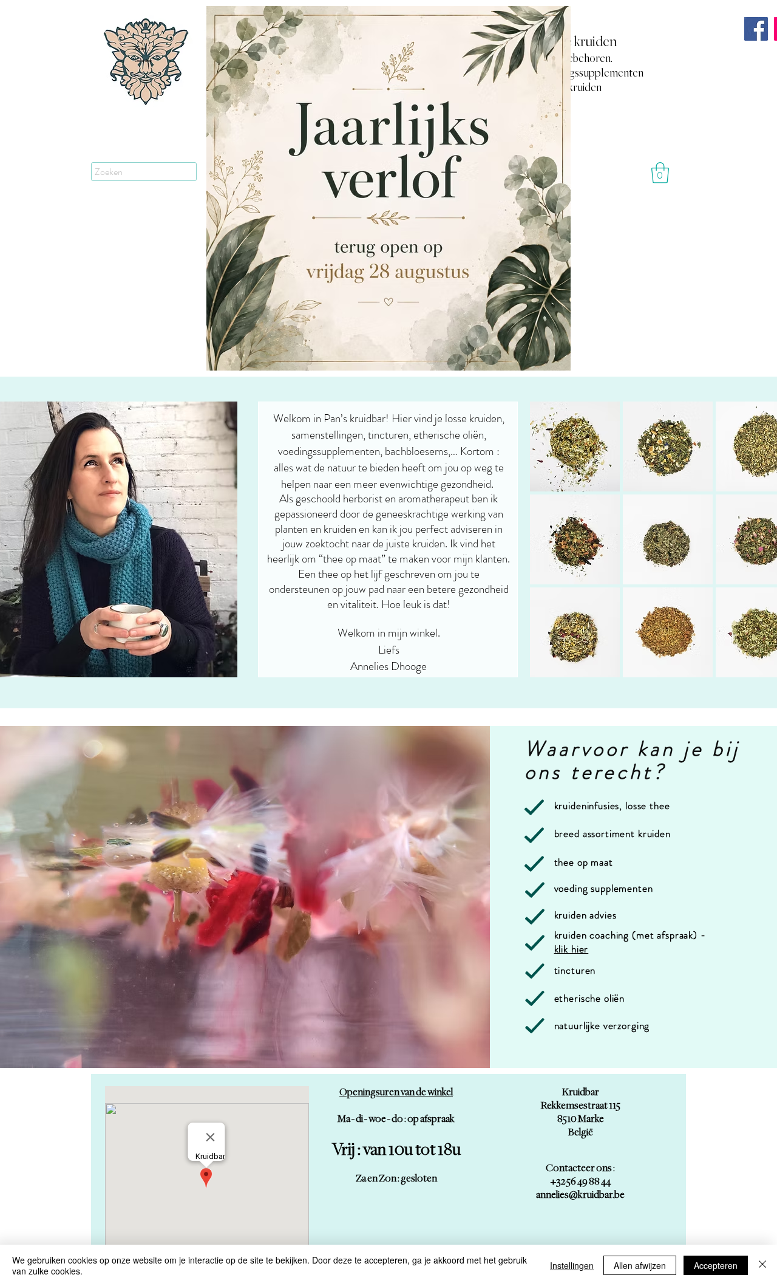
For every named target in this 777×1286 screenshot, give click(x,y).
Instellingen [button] (572, 1265)
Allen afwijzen (640, 1265)
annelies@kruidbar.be (580, 1194)
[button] (660, 172)
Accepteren (716, 1265)
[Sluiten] (762, 1265)
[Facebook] (756, 29)
